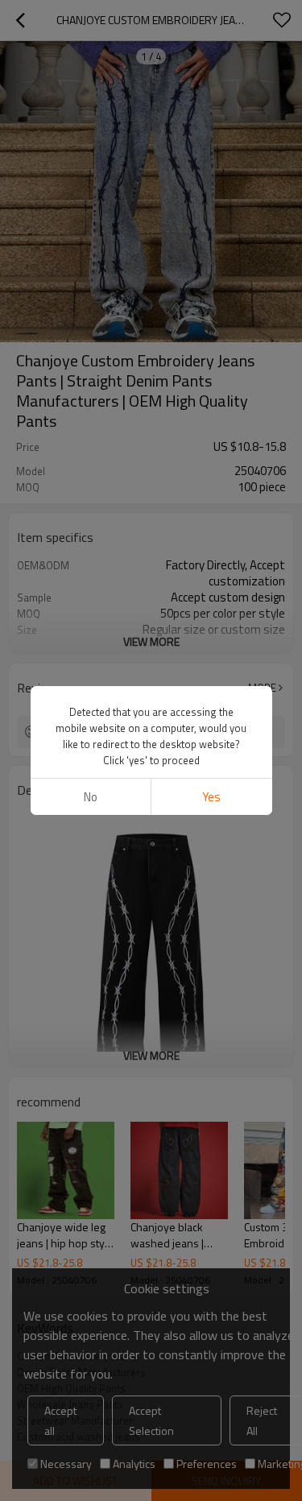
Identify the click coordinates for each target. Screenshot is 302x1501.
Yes (211, 797)
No (90, 797)
